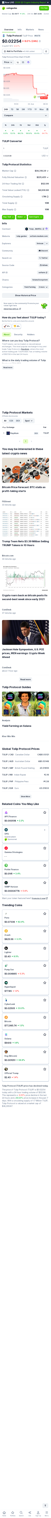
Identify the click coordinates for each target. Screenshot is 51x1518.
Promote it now (38, 898)
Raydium (25, 349)
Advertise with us (11, 309)
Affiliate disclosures (10, 416)
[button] (21, 236)
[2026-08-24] (47, 109)
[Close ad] (44, 830)
